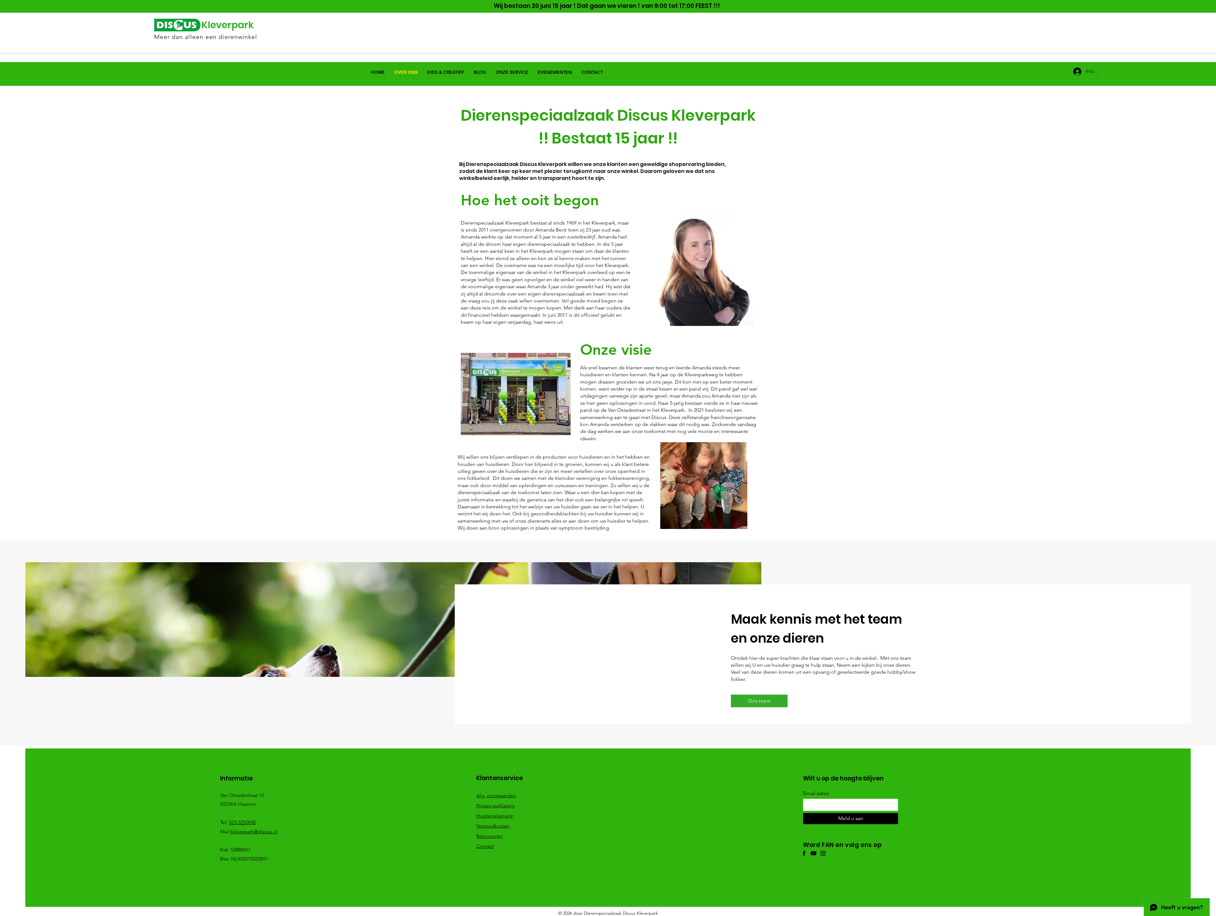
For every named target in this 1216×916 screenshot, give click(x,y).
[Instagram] (823, 853)
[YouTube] (813, 853)
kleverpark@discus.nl (254, 832)
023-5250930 (242, 822)
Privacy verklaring (495, 806)
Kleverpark (227, 25)
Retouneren (489, 836)
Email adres (816, 793)
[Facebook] (804, 853)
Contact (485, 846)
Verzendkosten (493, 826)
